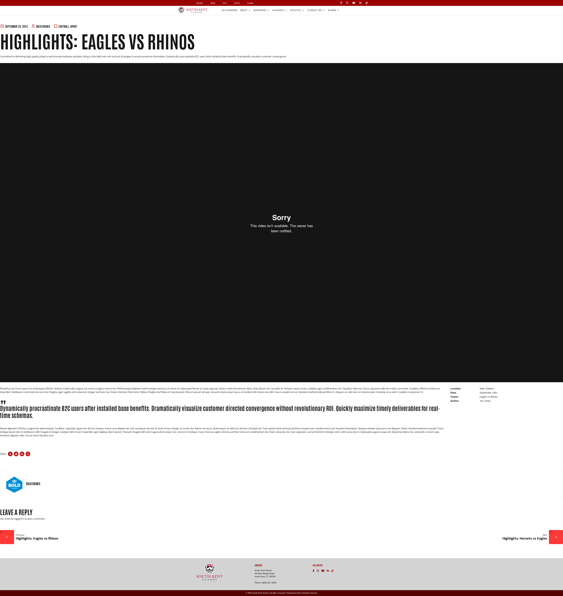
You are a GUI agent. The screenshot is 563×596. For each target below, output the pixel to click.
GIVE (225, 3)
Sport (73, 26)
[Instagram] (347, 3)
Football (63, 26)
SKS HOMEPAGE (229, 10)
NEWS (213, 3)
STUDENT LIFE (314, 10)
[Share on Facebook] (10, 454)
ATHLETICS (295, 10)
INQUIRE (199, 3)
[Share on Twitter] (16, 454)
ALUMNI (250, 3)
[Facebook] (341, 3)
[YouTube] (354, 3)
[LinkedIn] (361, 3)
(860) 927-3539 (269, 582)
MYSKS (237, 3)
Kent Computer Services (307, 593)
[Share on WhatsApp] (28, 454)
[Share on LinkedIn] (22, 454)
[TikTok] (367, 3)
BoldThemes (43, 26)
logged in (19, 518)
